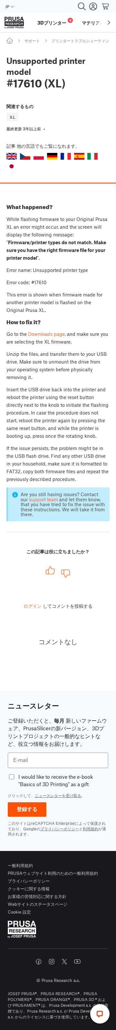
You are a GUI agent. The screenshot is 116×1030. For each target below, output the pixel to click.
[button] (11, 156)
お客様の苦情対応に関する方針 (37, 896)
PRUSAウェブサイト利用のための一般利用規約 (53, 873)
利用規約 (90, 828)
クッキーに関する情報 (29, 888)
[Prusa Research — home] (14, 23)
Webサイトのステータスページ (37, 904)
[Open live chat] (100, 1014)
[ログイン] (93, 6)
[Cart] (105, 6)
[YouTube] (77, 961)
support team (43, 499)
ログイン (33, 606)
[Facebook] (39, 961)
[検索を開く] (82, 6)
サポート (32, 40)
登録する (27, 809)
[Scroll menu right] (109, 22)
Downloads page (46, 334)
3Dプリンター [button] (54, 21)
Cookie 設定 (19, 912)
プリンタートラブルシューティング (82, 40)
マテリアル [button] (93, 22)
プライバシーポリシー (59, 828)
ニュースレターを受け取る (58, 795)
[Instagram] (51, 961)
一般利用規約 (20, 865)
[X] (64, 961)
